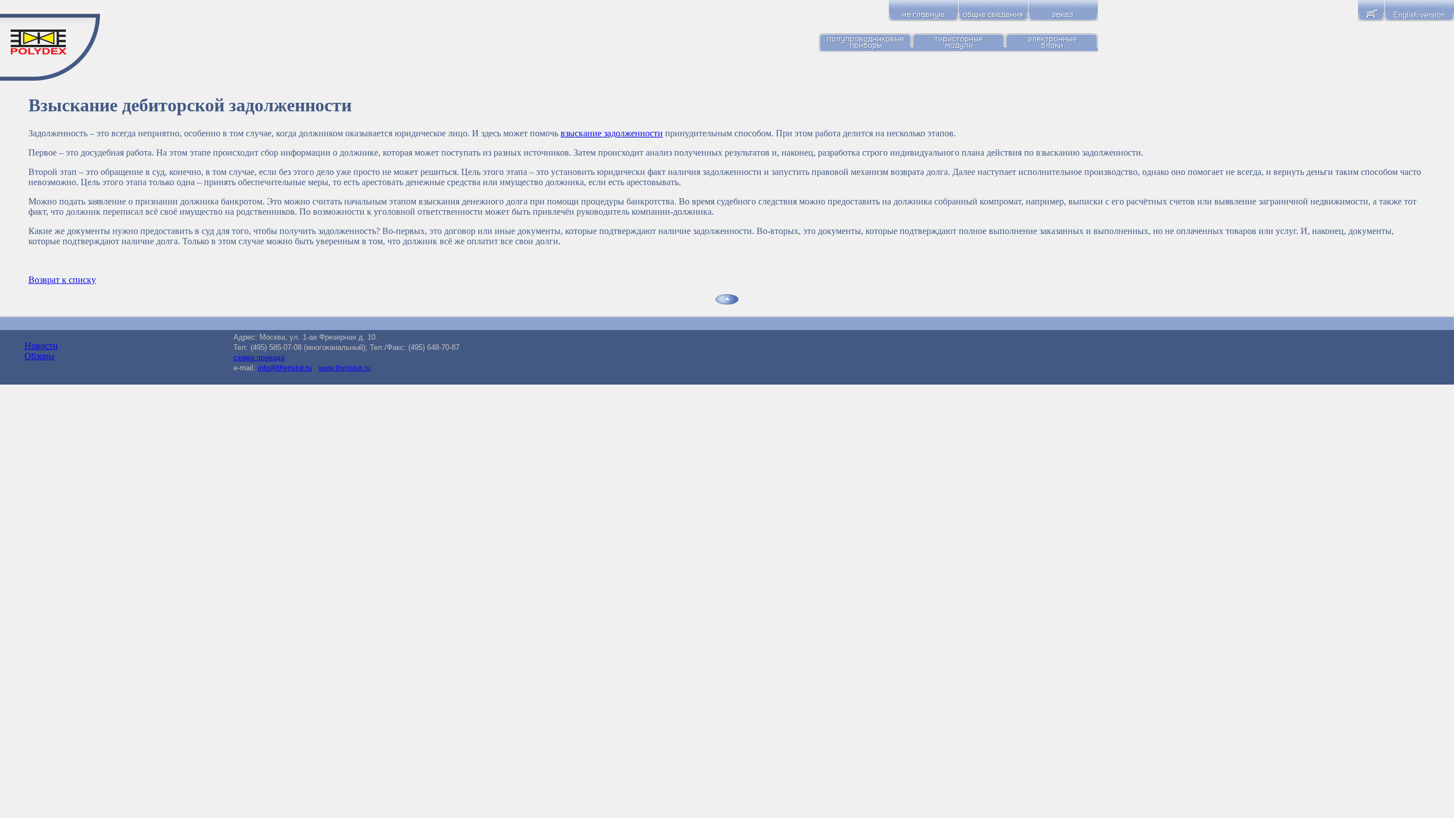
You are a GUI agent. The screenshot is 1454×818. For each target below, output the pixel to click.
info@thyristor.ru (285, 368)
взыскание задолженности (612, 133)
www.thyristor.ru (344, 368)
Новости (41, 345)
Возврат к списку (62, 280)
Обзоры (39, 356)
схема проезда (259, 357)
